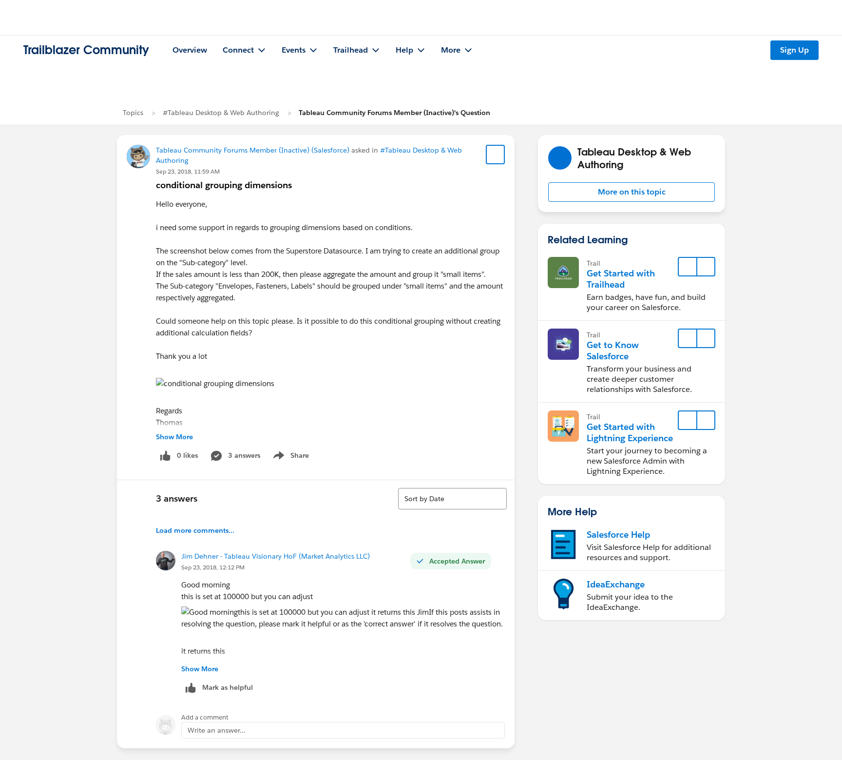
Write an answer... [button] (217, 730)
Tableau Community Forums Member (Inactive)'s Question (394, 112)
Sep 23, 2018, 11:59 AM (188, 171)
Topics (133, 112)
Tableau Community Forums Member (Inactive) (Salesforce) (252, 150)
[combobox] (452, 498)
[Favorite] (495, 154)
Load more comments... (195, 530)
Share (289, 457)
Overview (189, 50)
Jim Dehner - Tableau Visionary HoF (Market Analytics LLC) (275, 556)
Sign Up (794, 50)
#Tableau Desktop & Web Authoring (221, 112)
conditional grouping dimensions (224, 185)
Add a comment (205, 717)
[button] (631, 192)
